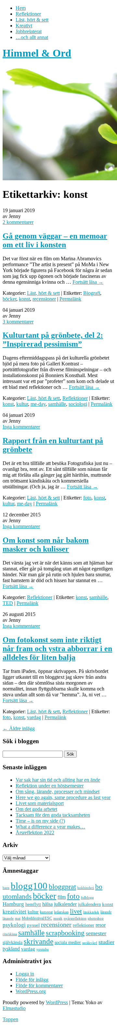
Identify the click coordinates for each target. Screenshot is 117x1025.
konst (24, 299)
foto (87, 497)
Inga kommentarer (21, 427)
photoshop (96, 918)
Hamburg (13, 904)
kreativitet (14, 912)
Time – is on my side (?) (40, 821)
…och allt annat (32, 37)
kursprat (46, 912)
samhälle (57, 404)
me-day (38, 404)
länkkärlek (91, 912)
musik (57, 918)
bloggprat (62, 886)
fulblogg (87, 897)
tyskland (11, 948)
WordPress (57, 1002)
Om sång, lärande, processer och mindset (57, 791)
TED (8, 603)
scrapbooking (65, 933)
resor (101, 925)
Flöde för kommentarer (39, 985)
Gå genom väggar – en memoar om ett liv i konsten (55, 240)
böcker (9, 299)
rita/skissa (10, 934)
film (62, 897)
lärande (105, 912)
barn (6, 888)
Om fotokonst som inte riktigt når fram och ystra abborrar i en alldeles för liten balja (57, 649)
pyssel (33, 925)
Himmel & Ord (37, 53)
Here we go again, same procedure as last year (63, 797)
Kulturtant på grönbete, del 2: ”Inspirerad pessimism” (53, 339)
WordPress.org (31, 991)
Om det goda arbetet (36, 809)
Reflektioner (28, 14)
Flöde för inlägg (32, 979)
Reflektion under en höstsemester (50, 785)
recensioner (44, 299)
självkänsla (12, 942)
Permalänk (70, 299)
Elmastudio (14, 1008)
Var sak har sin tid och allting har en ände (58, 780)
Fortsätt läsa (87, 282)
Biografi (91, 293)
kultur (22, 404)
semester (96, 933)
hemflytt (33, 904)
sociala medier (68, 942)
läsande (8, 918)
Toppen (10, 1019)
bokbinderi (85, 888)
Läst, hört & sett (32, 19)
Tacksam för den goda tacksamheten (53, 815)
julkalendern (89, 904)
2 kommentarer (18, 222)
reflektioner (83, 925)
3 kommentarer (18, 321)
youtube (42, 949)
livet (76, 911)
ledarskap (61, 912)
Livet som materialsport (40, 803)
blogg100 (29, 886)
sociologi (78, 404)
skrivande (38, 941)
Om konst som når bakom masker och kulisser (46, 544)
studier (106, 942)
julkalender (65, 904)
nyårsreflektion (75, 918)
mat (17, 918)
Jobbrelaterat (29, 31)
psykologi (14, 925)
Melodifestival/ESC (37, 918)
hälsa (47, 904)
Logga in (25, 974)
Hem (21, 8)
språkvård (89, 943)
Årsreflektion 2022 (35, 832)
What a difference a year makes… (50, 826)
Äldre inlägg (19, 728)
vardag (34, 717)
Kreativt (24, 25)
